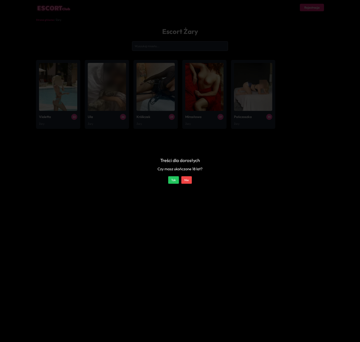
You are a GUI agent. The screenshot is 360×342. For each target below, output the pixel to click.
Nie (186, 180)
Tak (173, 180)
